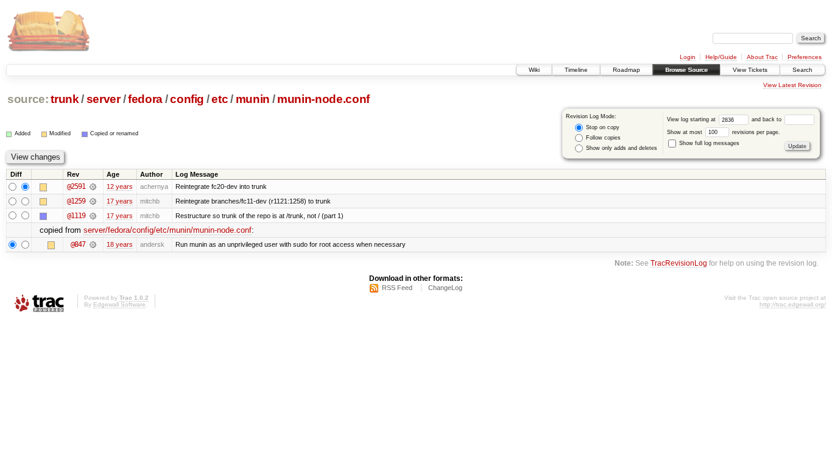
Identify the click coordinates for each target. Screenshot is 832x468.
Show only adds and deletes (620, 148)
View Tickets (750, 69)
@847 (78, 244)
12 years (120, 186)
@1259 (76, 201)
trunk (65, 99)
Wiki (534, 69)
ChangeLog (445, 287)
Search (802, 69)
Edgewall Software (119, 304)
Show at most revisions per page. (723, 132)
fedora (145, 99)
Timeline (576, 69)
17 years (120, 201)
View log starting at (692, 119)
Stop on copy (601, 127)
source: (28, 99)
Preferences (805, 57)
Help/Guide (721, 57)
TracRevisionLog (678, 263)
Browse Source (686, 69)
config (187, 99)
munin (253, 99)
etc (219, 99)
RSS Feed (397, 287)
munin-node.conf (323, 99)
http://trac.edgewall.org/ (793, 304)
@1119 (76, 215)
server (103, 99)
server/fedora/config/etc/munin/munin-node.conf (167, 230)
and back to (767, 119)
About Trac (762, 57)
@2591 (76, 186)
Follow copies (602, 138)
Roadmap (626, 69)
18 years (120, 244)
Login (688, 57)
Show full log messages (708, 143)
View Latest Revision (792, 85)
